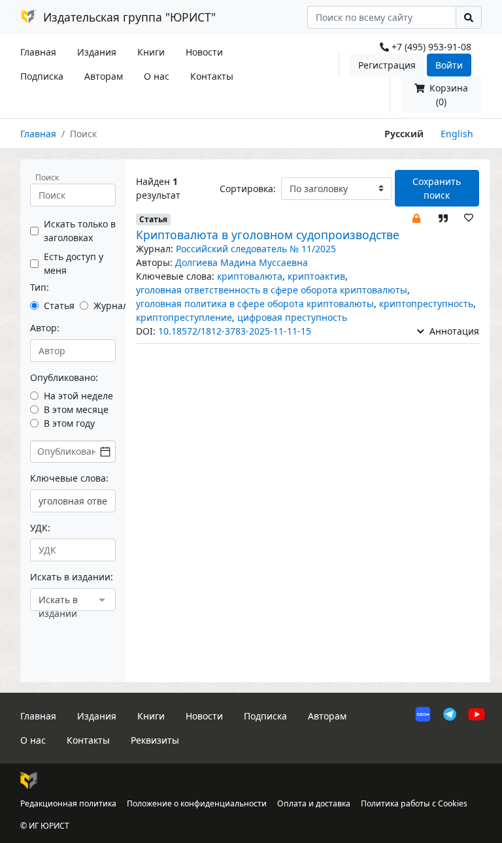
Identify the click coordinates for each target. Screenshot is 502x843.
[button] (416, 217)
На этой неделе (78, 395)
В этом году (69, 423)
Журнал (110, 305)
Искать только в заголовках (80, 231)
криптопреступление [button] (184, 317)
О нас (156, 76)
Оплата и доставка (313, 803)
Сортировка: (248, 188)
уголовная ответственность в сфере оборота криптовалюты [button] (271, 290)
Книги (151, 52)
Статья (59, 305)
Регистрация (387, 65)
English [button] (457, 133)
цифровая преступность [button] (292, 317)
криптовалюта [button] (249, 276)
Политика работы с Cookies (414, 803)
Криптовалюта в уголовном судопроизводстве (267, 234)
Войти (449, 65)
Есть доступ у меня (73, 263)
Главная (38, 52)
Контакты (211, 76)
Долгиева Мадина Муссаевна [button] (241, 262)
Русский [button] (404, 133)
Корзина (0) (447, 95)
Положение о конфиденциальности (197, 803)
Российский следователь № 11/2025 (256, 248)
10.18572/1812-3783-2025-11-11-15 (234, 331)
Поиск (47, 177)
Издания (96, 52)
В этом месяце (76, 409)
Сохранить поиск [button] (436, 188)
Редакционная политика (68, 803)
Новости (204, 52)
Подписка (41, 76)
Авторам (103, 76)
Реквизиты (155, 740)
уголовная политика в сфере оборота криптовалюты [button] (255, 303)
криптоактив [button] (316, 276)
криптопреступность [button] (426, 303)
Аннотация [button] (453, 331)
